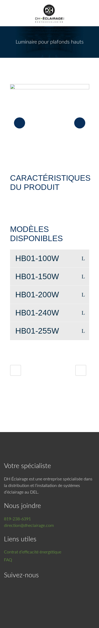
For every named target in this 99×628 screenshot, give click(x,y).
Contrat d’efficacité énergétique (32, 552)
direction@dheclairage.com (29, 525)
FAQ (8, 560)
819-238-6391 (17, 519)
